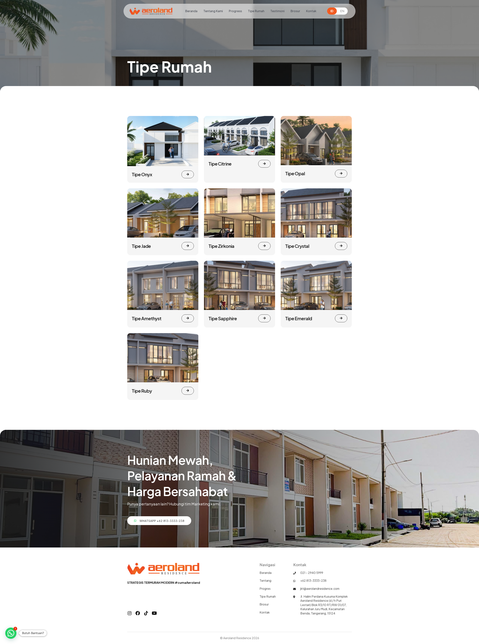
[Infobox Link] (187, 573)
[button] (10, 633)
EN (342, 11)
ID (331, 11)
